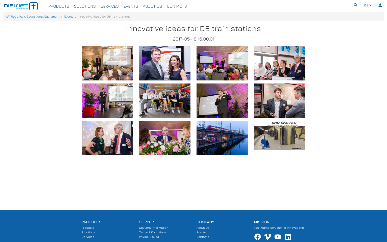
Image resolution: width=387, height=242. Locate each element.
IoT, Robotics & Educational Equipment (32, 16)
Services (110, 6)
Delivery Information (153, 227)
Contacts (177, 6)
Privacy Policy (149, 236)
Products (59, 6)
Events (131, 6)
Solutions (85, 6)
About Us (152, 6)
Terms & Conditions (152, 232)
